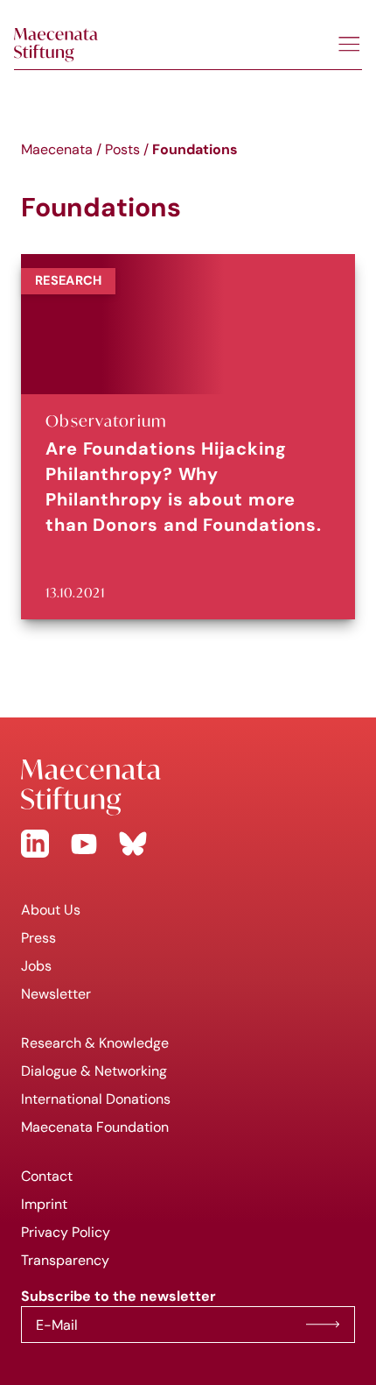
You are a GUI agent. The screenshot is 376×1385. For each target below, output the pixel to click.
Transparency (65, 1260)
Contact (47, 1176)
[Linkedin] (35, 844)
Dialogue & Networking (94, 1071)
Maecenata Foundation (95, 1127)
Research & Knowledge (95, 1043)
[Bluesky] (133, 844)
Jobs (36, 965)
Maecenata (57, 149)
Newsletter (56, 994)
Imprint (44, 1204)
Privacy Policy (65, 1232)
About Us (50, 909)
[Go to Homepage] (188, 788)
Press (38, 937)
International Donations (96, 1099)
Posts (122, 149)
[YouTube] (84, 844)
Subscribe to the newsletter (322, 1324)
